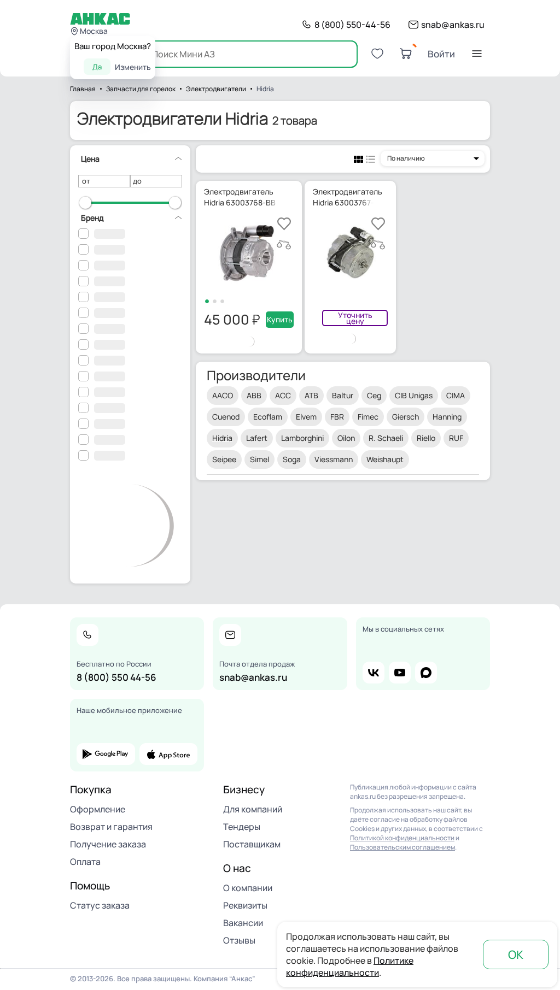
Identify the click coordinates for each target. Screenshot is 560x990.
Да (97, 67)
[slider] (85, 203)
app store (168, 754)
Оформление (97, 809)
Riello (426, 438)
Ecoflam (267, 416)
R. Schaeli (386, 438)
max (426, 672)
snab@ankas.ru (453, 25)
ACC (283, 395)
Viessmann (333, 459)
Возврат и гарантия (111, 827)
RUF (456, 438)
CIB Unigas (414, 395)
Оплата (85, 862)
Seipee (224, 459)
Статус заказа (100, 905)
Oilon (346, 438)
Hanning (447, 416)
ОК (515, 954)
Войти (441, 54)
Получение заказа (108, 844)
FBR (337, 416)
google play (106, 754)
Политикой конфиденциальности (402, 837)
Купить (280, 319)
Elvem (306, 416)
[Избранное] (377, 53)
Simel (259, 459)
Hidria (222, 438)
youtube (400, 672)
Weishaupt (385, 459)
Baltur (342, 395)
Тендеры (241, 827)
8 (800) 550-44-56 (352, 25)
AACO (222, 395)
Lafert (256, 438)
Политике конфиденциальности (349, 966)
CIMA (455, 395)
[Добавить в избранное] (284, 223)
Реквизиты (245, 905)
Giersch (405, 416)
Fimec (368, 416)
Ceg (374, 395)
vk (373, 672)
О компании (247, 888)
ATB (311, 395)
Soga (292, 459)
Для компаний (252, 809)
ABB (254, 395)
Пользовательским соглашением (402, 847)
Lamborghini (302, 438)
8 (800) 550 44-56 (116, 677)
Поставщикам (252, 844)
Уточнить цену (355, 318)
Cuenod (226, 416)
